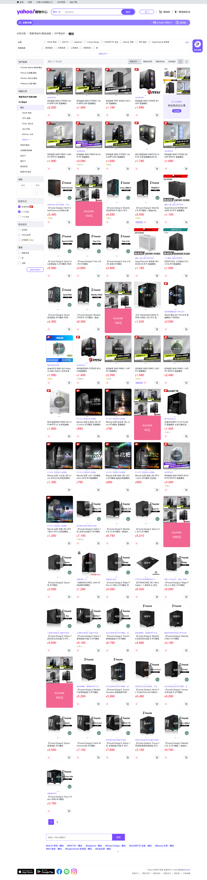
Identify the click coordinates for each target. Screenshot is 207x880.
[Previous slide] (48, 81)
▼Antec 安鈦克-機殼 (28, 78)
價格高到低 (160, 61)
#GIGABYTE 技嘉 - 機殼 (140, 845)
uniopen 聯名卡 (164, 22)
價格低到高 (147, 61)
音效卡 (23, 155)
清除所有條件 (35, 269)
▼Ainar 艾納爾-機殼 (28, 72)
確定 (37, 192)
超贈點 (183, 22)
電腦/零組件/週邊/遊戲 (28, 96)
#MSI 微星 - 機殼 (54, 848)
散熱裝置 (24, 166)
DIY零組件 (23, 102)
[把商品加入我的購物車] (69, 115)
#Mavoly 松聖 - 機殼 (164, 845)
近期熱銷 (171, 61)
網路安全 (167, 873)
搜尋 (118, 837)
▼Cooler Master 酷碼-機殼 (31, 67)
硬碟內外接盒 (25, 171)
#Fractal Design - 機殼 (115, 845)
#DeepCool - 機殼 (94, 845)
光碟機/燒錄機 (26, 150)
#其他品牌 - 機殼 (103, 848)
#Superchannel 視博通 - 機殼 (78, 848)
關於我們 (146, 873)
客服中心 (135, 873)
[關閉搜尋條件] (59, 12)
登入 (147, 11)
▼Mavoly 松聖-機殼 (28, 83)
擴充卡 (23, 161)
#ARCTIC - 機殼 (74, 845)
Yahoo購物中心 (32, 11)
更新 (188, 869)
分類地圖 (186, 873)
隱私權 (177, 873)
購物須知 (156, 873)
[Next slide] (71, 81)
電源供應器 (24, 145)
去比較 (177, 110)
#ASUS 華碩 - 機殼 (55, 845)
